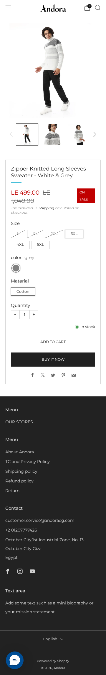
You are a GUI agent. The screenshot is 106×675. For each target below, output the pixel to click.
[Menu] (8, 8)
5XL (40, 244)
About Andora (19, 452)
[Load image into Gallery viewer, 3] (79, 134)
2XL (54, 233)
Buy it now (53, 359)
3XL (74, 233)
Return (12, 490)
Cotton (22, 291)
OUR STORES (19, 422)
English (50, 639)
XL (35, 233)
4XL (20, 244)
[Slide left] (12, 134)
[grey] (16, 268)
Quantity (20, 305)
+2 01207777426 (21, 530)
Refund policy (19, 481)
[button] (15, 660)
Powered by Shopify (53, 661)
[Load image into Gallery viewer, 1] (27, 134)
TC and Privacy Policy (27, 461)
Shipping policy (21, 471)
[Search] (98, 8)
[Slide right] (93, 134)
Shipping (46, 208)
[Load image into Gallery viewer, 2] (53, 134)
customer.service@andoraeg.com (39, 520)
